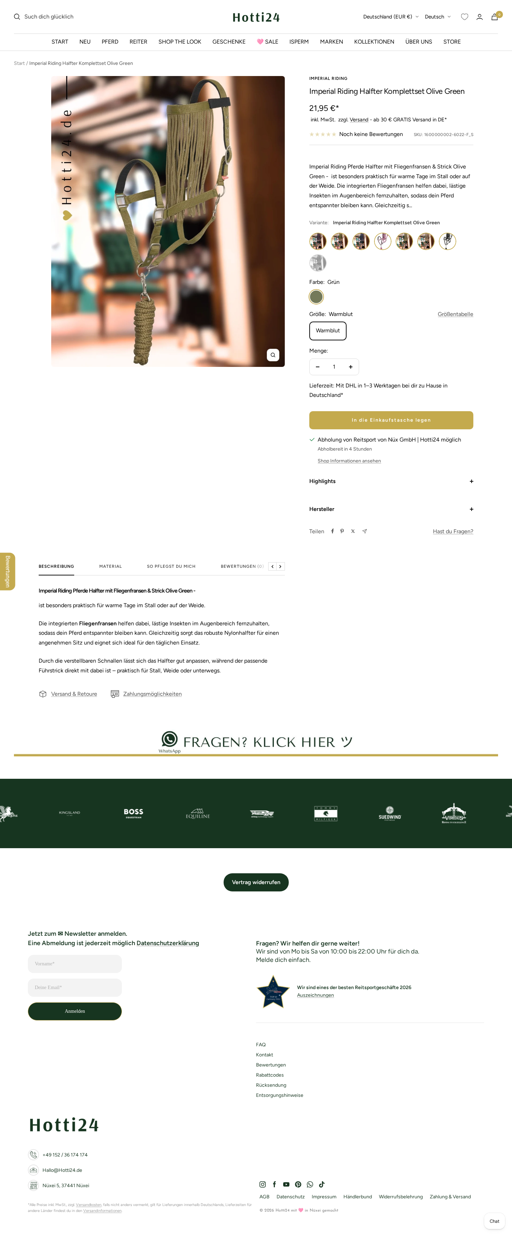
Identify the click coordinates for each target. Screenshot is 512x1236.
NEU (85, 41)
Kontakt (264, 1055)
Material (110, 566)
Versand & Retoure (74, 694)
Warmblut (328, 330)
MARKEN (331, 41)
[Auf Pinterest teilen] (342, 531)
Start (19, 63)
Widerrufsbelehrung (401, 1197)
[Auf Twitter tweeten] (353, 531)
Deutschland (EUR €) (387, 17)
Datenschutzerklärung (168, 943)
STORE (452, 41)
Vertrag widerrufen (256, 882)
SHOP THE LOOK (179, 41)
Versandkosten (88, 1205)
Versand (359, 119)
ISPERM (299, 41)
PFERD (110, 41)
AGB (264, 1197)
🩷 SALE (267, 41)
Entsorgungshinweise (279, 1095)
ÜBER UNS (418, 41)
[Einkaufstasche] (494, 17)
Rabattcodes (270, 1075)
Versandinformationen (102, 1210)
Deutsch (434, 17)
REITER (138, 41)
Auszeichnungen (315, 995)
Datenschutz (291, 1197)
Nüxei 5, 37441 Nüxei (65, 1186)
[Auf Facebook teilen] (332, 531)
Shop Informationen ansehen (349, 461)
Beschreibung (56, 566)
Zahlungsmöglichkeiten (152, 694)
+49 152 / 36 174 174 (65, 1155)
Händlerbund (357, 1197)
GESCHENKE (229, 41)
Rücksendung (271, 1085)
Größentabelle (455, 314)
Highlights (322, 481)
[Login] (479, 17)
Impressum (324, 1197)
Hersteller (321, 509)
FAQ (261, 1045)
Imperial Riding (328, 78)
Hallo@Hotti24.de (62, 1170)
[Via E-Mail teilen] (364, 531)
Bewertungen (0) (242, 566)
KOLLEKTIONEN (374, 41)
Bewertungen (271, 1065)
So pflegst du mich (171, 566)
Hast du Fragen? (453, 531)
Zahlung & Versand (450, 1197)
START (60, 41)
